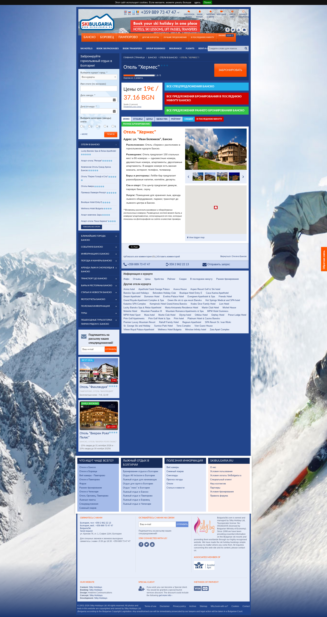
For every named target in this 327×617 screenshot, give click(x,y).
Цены (149, 119)
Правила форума (219, 495)
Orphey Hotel (217, 315)
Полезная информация (95, 306)
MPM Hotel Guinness (217, 311)
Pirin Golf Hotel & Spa (159, 318)
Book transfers (132, 49)
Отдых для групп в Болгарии (138, 483)
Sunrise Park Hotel (163, 326)
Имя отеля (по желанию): (93, 84)
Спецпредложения (88, 504)
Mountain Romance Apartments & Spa (185, 311)
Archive (192, 606)
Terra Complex (183, 326)
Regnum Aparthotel (191, 322)
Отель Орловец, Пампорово (93, 495)
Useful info (232, 15)
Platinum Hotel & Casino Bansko (204, 318)
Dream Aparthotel (132, 296)
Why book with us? (219, 606)
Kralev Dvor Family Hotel (203, 304)
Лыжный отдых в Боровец (136, 500)
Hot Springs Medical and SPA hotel (222, 300)
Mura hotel (149, 315)
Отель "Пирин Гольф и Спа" (94, 176)
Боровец (107, 37)
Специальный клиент (221, 479)
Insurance (175, 49)
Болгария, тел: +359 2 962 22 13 (95, 523)
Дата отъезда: (88, 106)
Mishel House (229, 307)
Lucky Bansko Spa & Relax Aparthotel (142, 307)
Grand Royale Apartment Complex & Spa (143, 300)
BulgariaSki (85, 528)
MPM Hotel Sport (132, 315)
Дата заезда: (87, 95)
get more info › (165, 595)
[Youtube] (152, 544)
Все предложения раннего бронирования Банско (205, 110)
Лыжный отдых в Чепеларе (137, 504)
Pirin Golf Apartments (134, 318)
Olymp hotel (185, 315)
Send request (86, 531)
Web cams (221, 14)
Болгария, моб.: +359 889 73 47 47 (96, 526)
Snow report (199, 15)
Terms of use (150, 606)
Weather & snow (210, 15)
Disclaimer (165, 606)
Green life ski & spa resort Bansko (185, 300)
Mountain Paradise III (151, 311)
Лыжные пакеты (87, 500)
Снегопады (172, 475)
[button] (216, 208)
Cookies (235, 606)
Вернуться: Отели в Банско (233, 256)
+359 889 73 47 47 (159, 12)
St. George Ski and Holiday (136, 326)
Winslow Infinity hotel (195, 329)
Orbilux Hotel (201, 315)
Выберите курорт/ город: (93, 72)
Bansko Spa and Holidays (136, 293)
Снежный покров (87, 508)
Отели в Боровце (88, 471)
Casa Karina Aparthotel (217, 293)
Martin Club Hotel (210, 307)
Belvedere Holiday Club (164, 293)
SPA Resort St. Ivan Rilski (218, 322)
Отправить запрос (218, 264)
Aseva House (180, 289)
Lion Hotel (224, 304)
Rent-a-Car (204, 49)
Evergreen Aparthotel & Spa (201, 296)
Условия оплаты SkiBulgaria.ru (225, 475)
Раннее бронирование (136, 124)
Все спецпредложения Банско (190, 86)
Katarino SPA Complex (134, 304)
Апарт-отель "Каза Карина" (94, 221)
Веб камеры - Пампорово (92, 475)
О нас (213, 467)
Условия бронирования (222, 491)
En (125, 14)
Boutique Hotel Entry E (191, 293)
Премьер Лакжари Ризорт (93, 192)
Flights (190, 49)
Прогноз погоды (175, 479)
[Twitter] (146, 544)
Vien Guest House (203, 326)
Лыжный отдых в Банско (135, 492)
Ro (137, 14)
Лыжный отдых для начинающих (140, 479)
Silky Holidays (95, 587)
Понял (207, 2)
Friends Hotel (225, 296)
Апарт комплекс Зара (91, 215)
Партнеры (215, 487)
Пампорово (128, 37)
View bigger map (196, 237)
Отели (170, 483)
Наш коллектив (218, 483)
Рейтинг (176, 119)
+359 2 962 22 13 (178, 264)
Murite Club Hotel (166, 315)
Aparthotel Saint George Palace (154, 289)
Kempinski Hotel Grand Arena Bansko (168, 304)
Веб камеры (173, 467)
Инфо (126, 119)
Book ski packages (108, 49)
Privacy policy (179, 606)
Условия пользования (221, 471)
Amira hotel (129, 289)
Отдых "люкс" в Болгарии (136, 487)
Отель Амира (87, 186)
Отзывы (138, 119)
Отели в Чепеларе (88, 491)
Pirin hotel (179, 318)
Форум (82, 483)
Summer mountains (243, 15)
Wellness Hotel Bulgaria (169, 329)
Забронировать (230, 70)
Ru (129, 14)
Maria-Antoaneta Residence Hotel (181, 307)
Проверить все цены (132, 107)
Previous (188, 149)
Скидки (188, 119)
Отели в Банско (87, 467)
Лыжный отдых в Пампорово (137, 495)
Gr (133, 14)
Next (243, 149)
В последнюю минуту (209, 119)
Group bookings (155, 49)
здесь (197, 2)
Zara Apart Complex (219, 329)
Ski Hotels (86, 49)
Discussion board (189, 15)
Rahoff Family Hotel (169, 322)
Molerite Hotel (130, 311)
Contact (246, 606)
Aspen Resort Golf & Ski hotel (205, 289)
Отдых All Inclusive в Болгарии (139, 475)
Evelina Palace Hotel (173, 296)
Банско (90, 37)
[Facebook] (141, 544)
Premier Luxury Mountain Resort (139, 322)
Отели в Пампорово (89, 479)
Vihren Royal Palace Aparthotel (138, 329)
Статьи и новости (175, 487)
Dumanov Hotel (151, 296)
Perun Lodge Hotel (237, 315)
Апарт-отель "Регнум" (91, 161)
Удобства (162, 119)
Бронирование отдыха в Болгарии (140, 471)
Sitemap (203, 606)
